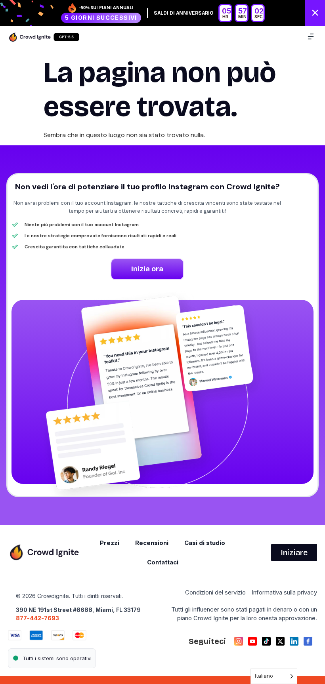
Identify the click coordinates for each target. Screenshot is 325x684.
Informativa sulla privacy (284, 592)
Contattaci (162, 562)
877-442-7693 (37, 618)
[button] (310, 37)
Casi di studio (204, 543)
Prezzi (109, 543)
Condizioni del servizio (215, 592)
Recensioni (151, 543)
